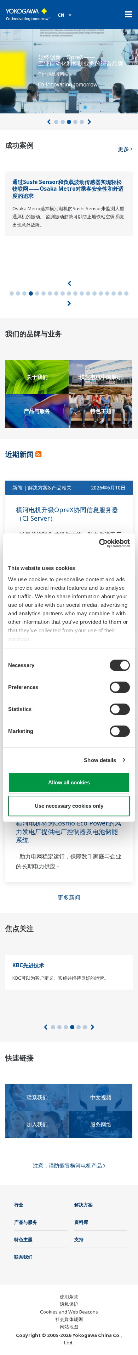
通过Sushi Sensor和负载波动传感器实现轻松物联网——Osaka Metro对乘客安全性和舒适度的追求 (67, 189)
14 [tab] (94, 293)
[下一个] (89, 122)
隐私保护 (69, 1304)
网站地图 (69, 1326)
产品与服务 (25, 1222)
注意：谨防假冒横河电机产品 (68, 1165)
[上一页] (49, 122)
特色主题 (23, 1239)
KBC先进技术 (28, 965)
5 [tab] (82, 122)
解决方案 (83, 1205)
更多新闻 (69, 897)
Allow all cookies (69, 782)
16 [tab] (107, 293)
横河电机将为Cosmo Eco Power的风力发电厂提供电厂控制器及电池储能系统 (68, 831)
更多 (124, 149)
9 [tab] (63, 293)
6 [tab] (43, 293)
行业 (18, 1205)
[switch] (120, 687)
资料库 (81, 1222)
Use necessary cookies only (69, 806)
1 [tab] (56, 122)
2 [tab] (63, 122)
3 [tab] (69, 122)
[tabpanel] (69, 69)
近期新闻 (20, 454)
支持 (79, 1239)
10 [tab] (69, 293)
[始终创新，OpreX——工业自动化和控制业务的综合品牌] (69, 69)
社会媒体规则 (69, 1319)
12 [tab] (82, 293)
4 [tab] (75, 122)
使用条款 (69, 1296)
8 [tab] (56, 293)
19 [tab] (126, 293)
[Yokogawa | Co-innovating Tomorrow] (28, 14)
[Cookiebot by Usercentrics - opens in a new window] (99, 543)
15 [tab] (101, 293)
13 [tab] (88, 293)
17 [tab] (113, 293)
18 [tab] (120, 293)
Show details (100, 760)
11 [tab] (75, 293)
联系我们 (23, 1257)
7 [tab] (50, 293)
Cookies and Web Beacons (69, 1312)
